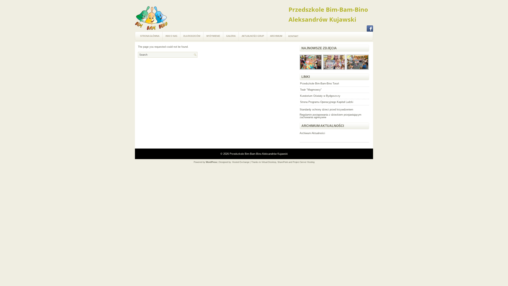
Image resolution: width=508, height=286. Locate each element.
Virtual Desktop (269, 162)
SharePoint (282, 162)
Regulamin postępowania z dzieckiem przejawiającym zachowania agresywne (330, 116)
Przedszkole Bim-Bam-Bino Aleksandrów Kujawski (259, 153)
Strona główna (149, 36)
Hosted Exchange (240, 162)
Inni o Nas (171, 36)
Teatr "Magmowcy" (311, 89)
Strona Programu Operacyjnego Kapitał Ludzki (326, 101)
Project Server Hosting (304, 162)
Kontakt (293, 36)
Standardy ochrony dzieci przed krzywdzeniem (326, 109)
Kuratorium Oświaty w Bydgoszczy (320, 95)
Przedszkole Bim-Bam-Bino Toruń (319, 83)
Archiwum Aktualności (312, 133)
